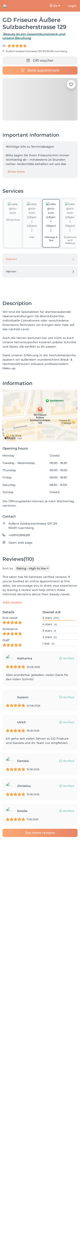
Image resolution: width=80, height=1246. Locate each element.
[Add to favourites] (71, 84)
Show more (16, 171)
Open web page (20, 542)
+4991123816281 (19, 535)
